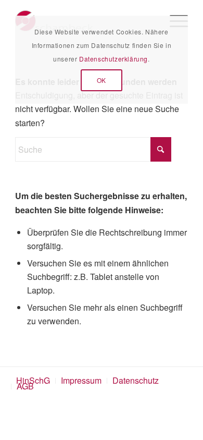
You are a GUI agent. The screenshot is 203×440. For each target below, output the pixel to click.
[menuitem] (81, 381)
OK (101, 80)
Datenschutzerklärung (113, 58)
